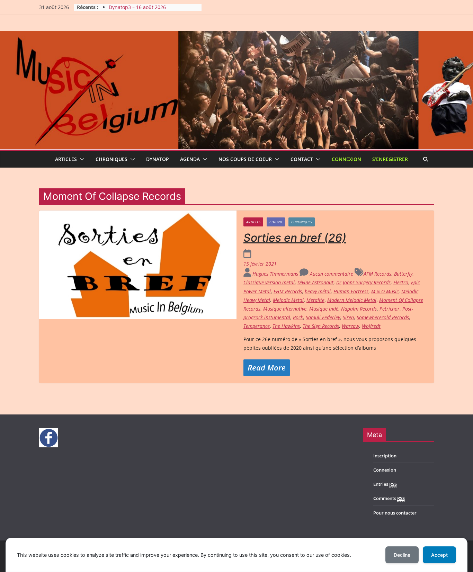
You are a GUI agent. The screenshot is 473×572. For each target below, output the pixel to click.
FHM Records (288, 291)
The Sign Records (321, 326)
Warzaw (350, 326)
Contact (302, 159)
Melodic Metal (288, 300)
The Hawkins (286, 326)
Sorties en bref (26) (294, 237)
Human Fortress (350, 291)
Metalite (315, 300)
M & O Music (385, 291)
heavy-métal (318, 291)
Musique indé (323, 308)
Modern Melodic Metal (351, 300)
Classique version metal (269, 282)
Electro (400, 282)
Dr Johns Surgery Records (363, 282)
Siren (348, 317)
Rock (298, 317)
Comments (389, 498)
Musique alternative (284, 308)
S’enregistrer (390, 159)
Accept (439, 555)
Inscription (384, 456)
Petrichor (390, 308)
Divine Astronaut (315, 282)
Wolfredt (371, 326)
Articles (66, 159)
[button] (80, 159)
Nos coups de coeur (245, 159)
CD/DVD (275, 222)
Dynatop (157, 159)
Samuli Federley (323, 317)
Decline (402, 555)
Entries (385, 484)
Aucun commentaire (331, 273)
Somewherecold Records (383, 317)
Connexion (346, 159)
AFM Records (377, 273)
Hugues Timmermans (276, 273)
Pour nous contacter (395, 513)
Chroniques (111, 159)
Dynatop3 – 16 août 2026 (137, 7)
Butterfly (403, 273)
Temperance (256, 326)
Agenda (190, 159)
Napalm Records (359, 308)
